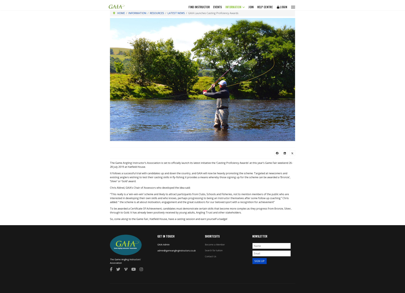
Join (251, 7)
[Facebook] (277, 153)
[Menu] (293, 7)
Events (217, 7)
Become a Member (215, 244)
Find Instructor (199, 7)
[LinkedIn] (284, 153)
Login (283, 7)
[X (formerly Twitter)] (292, 153)
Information (233, 7)
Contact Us (210, 256)
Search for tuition (214, 250)
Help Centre (265, 7)
